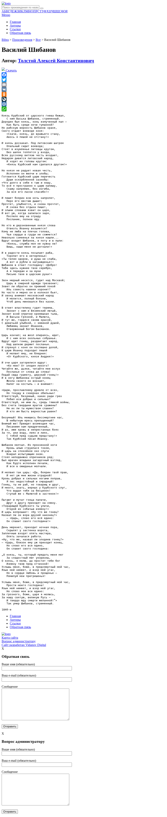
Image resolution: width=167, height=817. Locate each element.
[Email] (83, 84)
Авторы (15, 25)
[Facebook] (83, 74)
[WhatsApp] (83, 109)
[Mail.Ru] (83, 104)
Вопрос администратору (19, 641)
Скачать (11, 70)
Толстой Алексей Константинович (56, 60)
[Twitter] (83, 79)
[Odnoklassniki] (83, 94)
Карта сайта (10, 637)
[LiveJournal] (83, 99)
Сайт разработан (24, 645)
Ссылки (15, 29)
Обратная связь (20, 33)
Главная (15, 22)
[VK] (83, 89)
